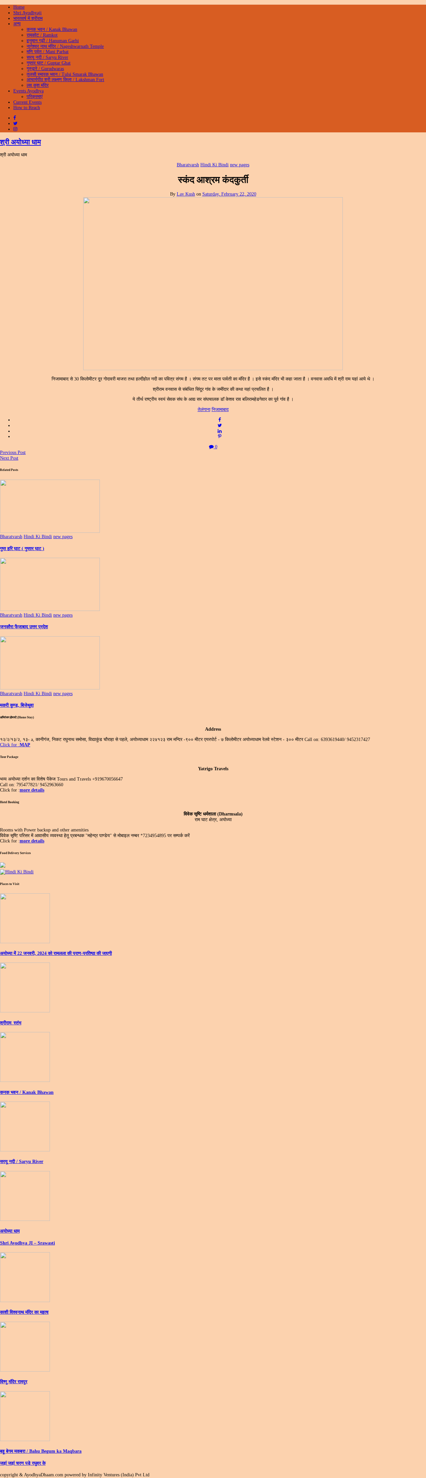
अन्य (17, 23)
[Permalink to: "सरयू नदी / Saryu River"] (25, 1149)
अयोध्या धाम (10, 1231)
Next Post (9, 458)
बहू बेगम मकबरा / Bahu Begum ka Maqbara (41, 1451)
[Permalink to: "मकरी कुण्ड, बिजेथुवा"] (50, 687)
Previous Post (13, 452)
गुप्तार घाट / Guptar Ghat (49, 63)
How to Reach (26, 107)
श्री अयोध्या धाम (20, 142)
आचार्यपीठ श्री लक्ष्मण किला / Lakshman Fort (65, 79)
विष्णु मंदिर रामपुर (13, 1381)
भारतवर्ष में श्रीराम (28, 18)
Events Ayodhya (28, 90)
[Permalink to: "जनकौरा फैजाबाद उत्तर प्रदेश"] (50, 609)
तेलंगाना (204, 409)
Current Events (27, 102)
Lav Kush (186, 194)
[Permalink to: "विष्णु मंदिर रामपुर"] (25, 1370)
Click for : (15, 744)
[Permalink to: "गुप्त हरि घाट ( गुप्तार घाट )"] (50, 531)
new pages (239, 164)
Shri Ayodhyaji (27, 12)
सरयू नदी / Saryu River (47, 57)
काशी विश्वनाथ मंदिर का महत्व (24, 1312)
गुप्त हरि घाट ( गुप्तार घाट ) (22, 548)
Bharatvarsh (188, 164)
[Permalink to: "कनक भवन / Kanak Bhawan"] (25, 1080)
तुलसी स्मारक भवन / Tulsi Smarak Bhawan (65, 74)
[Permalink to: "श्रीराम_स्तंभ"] (25, 1010)
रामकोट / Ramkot (42, 35)
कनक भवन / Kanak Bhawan (52, 29)
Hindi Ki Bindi (214, 164)
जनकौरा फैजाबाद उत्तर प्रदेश (24, 626)
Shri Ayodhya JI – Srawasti (27, 1243)
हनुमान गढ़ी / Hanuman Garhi (53, 40)
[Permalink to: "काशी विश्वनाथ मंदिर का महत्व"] (25, 1300)
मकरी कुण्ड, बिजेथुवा (17, 705)
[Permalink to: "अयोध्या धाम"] (25, 1219)
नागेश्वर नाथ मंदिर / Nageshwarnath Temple (65, 46)
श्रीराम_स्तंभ (10, 1022)
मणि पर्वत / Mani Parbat (48, 51)
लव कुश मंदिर (38, 85)
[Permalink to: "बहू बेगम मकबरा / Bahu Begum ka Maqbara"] (25, 1439)
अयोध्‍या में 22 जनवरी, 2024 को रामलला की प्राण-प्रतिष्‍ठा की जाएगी (56, 953)
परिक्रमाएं (35, 96)
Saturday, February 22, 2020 (229, 194)
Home (19, 7)
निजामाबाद (220, 409)
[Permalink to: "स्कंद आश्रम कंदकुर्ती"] (213, 368)
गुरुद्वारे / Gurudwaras (45, 68)
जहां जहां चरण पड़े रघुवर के (23, 1463)
